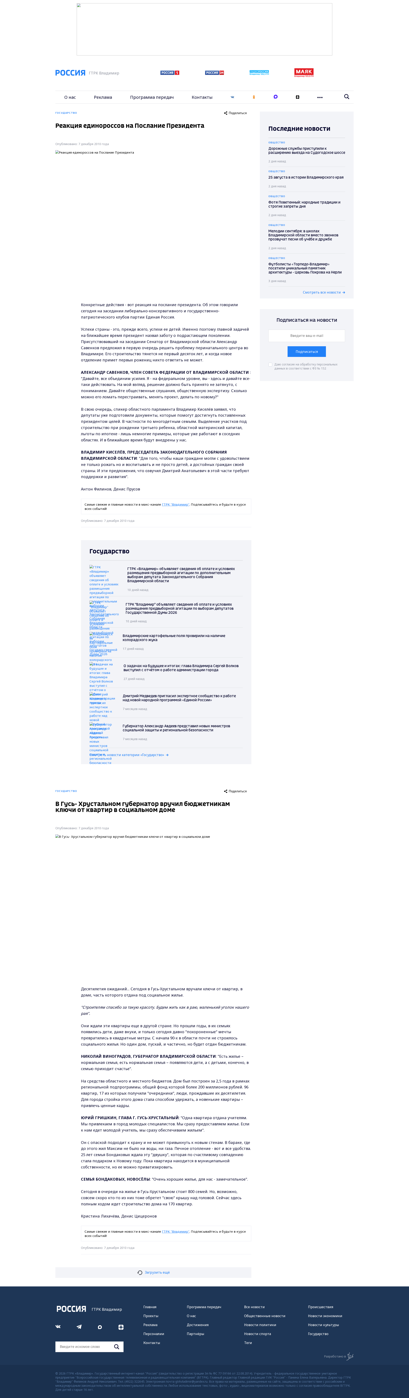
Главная (149, 1307)
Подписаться (307, 351)
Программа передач (152, 97)
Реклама (103, 97)
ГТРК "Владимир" (175, 504)
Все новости (254, 1307)
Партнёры (195, 1333)
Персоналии (153, 1333)
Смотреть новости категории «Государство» (126, 754)
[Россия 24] (214, 73)
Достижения (198, 1324)
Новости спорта (257, 1333)
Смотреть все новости (322, 292)
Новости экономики (325, 1316)
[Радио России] (259, 74)
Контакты (202, 97)
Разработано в (335, 1356)
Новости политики (260, 1324)
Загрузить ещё (157, 1272)
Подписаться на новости (307, 320)
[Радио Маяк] (304, 76)
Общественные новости (264, 1316)
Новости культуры (323, 1324)
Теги (248, 1342)
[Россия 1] (169, 73)
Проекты (150, 1316)
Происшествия (320, 1307)
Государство (318, 1333)
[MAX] (276, 97)
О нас (70, 97)
